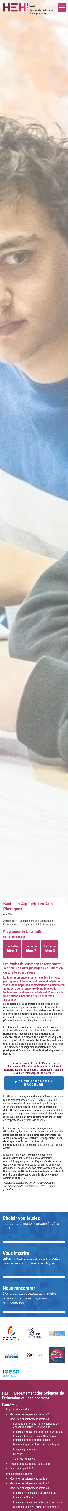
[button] (62, 7)
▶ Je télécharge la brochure (34, 1083)
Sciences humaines (24, 1458)
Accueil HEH (10, 921)
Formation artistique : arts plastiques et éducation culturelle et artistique (35, 1425)
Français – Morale (23, 1497)
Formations (9, 1404)
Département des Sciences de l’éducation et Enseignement (28, 922)
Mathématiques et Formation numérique (36, 1444)
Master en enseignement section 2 (29, 1414)
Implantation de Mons (18, 1409)
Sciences (18, 1454)
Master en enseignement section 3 (29, 1419)
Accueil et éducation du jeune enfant (30, 1463)
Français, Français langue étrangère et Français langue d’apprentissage (35, 1438)
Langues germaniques (25, 1449)
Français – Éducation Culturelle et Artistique (38, 1431)
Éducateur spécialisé (21, 1468)
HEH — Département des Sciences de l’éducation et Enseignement (33, 1396)
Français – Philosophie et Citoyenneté (34, 1492)
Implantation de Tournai (19, 1474)
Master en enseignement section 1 (29, 1478)
